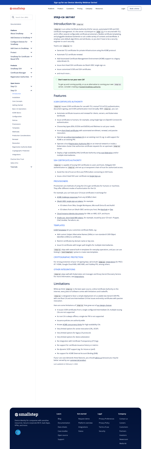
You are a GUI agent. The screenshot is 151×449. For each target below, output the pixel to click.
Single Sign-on (95, 176)
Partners (122, 431)
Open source (63, 435)
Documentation (64, 423)
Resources (99, 9)
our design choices (104, 305)
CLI (100, 31)
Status (80, 431)
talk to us (98, 358)
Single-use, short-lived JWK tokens (70, 218)
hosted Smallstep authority (89, 87)
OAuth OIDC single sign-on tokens (70, 201)
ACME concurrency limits (72, 324)
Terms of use (104, 427)
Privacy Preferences (106, 419)
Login (123, 9)
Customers (70, 9)
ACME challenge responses (67, 197)
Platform (51, 9)
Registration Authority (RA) (79, 144)
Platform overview (85, 423)
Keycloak (104, 209)
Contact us (123, 419)
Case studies (63, 431)
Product (60, 9)
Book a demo (134, 9)
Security (102, 431)
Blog (59, 419)
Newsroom (123, 439)
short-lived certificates (70, 130)
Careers (122, 423)
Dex (111, 209)
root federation (107, 153)
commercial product (78, 360)
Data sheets (62, 427)
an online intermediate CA (74, 137)
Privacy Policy (104, 423)
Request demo (84, 419)
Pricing (79, 9)
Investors (123, 435)
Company (89, 9)
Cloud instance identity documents (70, 213)
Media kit (122, 443)
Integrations (79, 276)
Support (61, 439)
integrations (107, 262)
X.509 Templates (60, 230)
